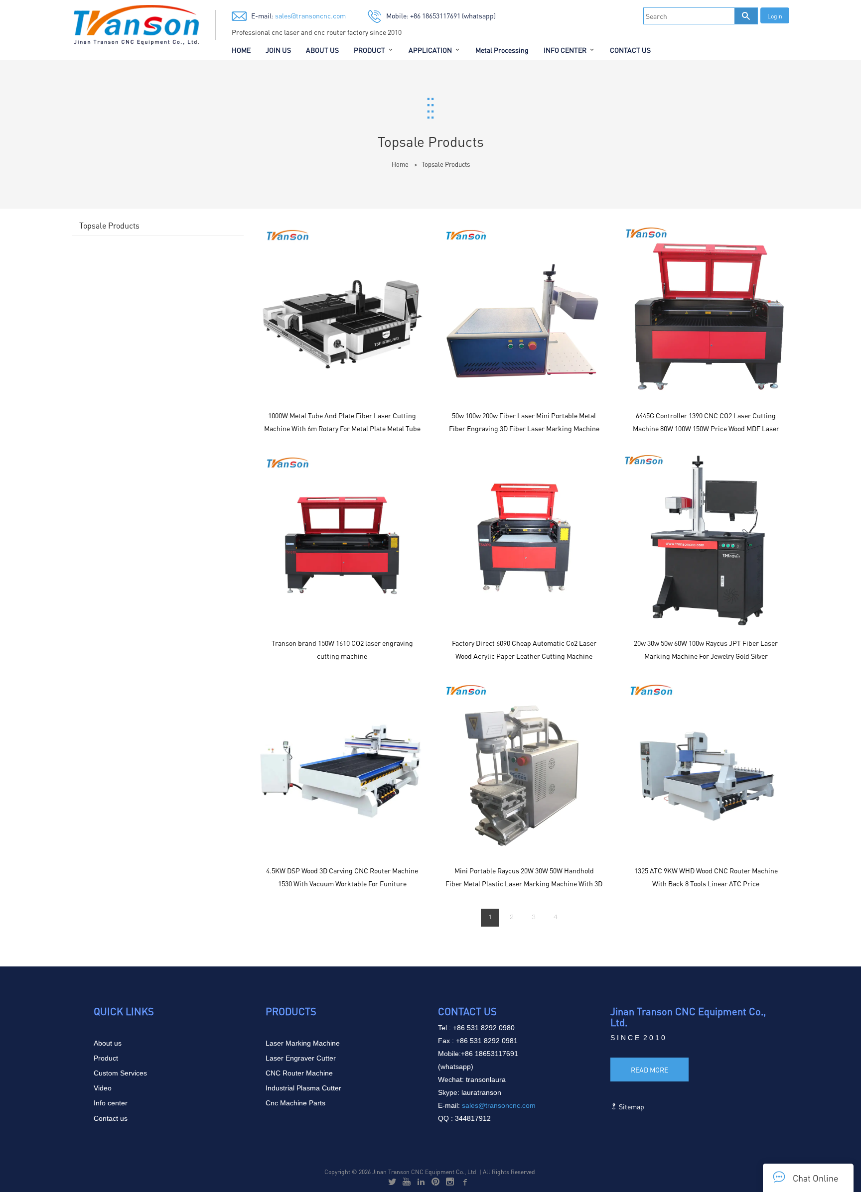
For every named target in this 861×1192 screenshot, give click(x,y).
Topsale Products (446, 164)
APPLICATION (430, 49)
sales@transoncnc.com (310, 15)
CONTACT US (630, 49)
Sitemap (630, 1106)
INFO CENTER (565, 49)
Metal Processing (502, 49)
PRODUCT (369, 49)
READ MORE (649, 1069)
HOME (241, 49)
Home (400, 164)
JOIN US (278, 49)
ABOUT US (322, 49)
